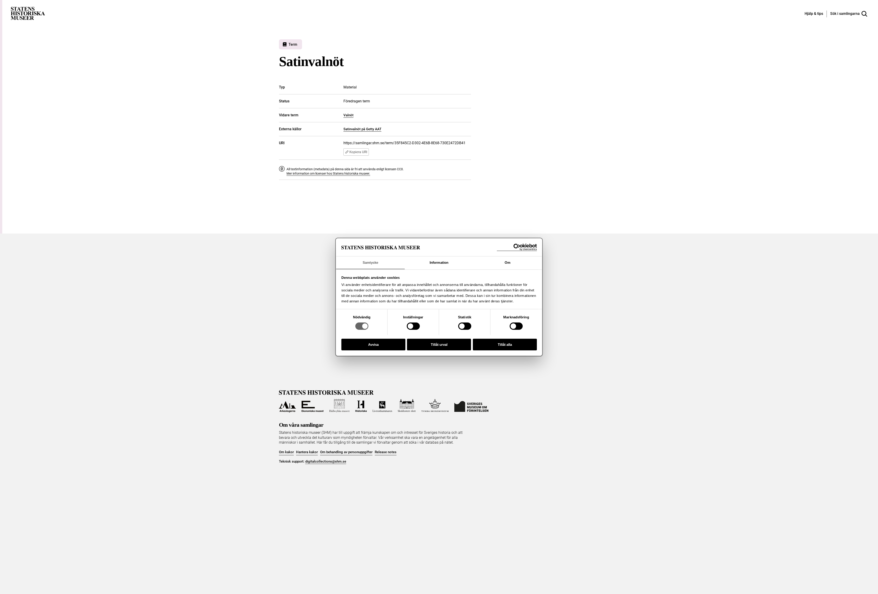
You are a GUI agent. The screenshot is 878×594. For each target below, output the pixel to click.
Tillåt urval (439, 344)
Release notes (385, 452)
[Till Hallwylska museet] (339, 406)
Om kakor (286, 452)
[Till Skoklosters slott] (407, 406)
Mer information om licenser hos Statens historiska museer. (328, 173)
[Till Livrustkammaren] (382, 406)
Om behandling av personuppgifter (346, 452)
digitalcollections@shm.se (325, 461)
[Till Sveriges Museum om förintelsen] (471, 406)
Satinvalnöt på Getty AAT (362, 129)
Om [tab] (507, 262)
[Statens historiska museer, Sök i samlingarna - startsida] (28, 13)
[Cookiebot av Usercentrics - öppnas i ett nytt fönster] (517, 247)
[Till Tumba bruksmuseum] (435, 406)
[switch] (413, 326)
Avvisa (373, 344)
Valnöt (348, 115)
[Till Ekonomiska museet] (313, 406)
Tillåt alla (505, 344)
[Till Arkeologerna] (287, 406)
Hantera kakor (307, 452)
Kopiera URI (358, 152)
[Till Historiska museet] (361, 406)
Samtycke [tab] (370, 262)
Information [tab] (439, 262)
